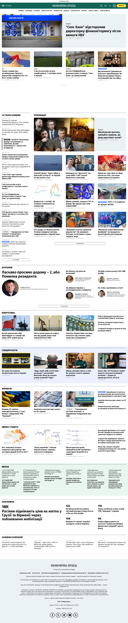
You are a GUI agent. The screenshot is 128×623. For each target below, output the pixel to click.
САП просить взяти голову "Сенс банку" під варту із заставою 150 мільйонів (15, 214)
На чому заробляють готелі (110, 288)
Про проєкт (36, 573)
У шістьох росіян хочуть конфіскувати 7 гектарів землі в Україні (47, 73)
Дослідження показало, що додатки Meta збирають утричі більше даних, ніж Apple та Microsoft (95, 484)
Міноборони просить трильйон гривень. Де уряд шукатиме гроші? (110, 135)
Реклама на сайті (25, 573)
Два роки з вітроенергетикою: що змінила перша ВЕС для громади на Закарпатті (112, 544)
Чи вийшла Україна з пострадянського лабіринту (78, 289)
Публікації (28, 10)
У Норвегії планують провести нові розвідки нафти (112, 330)
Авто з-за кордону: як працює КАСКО (111, 203)
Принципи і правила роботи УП (98, 573)
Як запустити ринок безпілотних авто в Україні (14, 372)
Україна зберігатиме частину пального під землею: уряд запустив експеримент (13, 224)
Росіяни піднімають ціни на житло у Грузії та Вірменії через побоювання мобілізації (32, 515)
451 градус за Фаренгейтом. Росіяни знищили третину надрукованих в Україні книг (47, 232)
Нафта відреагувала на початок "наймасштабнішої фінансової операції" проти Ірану (110, 524)
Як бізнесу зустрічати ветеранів (75, 272)
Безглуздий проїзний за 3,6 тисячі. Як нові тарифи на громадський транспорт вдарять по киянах (112, 432)
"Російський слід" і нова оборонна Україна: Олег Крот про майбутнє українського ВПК (80, 544)
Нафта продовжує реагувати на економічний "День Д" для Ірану (111, 317)
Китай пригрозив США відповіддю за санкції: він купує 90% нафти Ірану (16, 132)
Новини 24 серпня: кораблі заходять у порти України (78, 522)
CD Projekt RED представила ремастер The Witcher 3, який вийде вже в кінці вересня (10, 484)
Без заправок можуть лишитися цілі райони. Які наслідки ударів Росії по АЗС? (15, 449)
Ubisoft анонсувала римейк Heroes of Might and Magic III (53, 478)
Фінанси (66, 10)
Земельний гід (105, 10)
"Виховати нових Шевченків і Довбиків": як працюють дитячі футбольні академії (111, 232)
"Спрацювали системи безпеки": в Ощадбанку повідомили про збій (15, 234)
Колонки (37, 10)
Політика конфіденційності (50, 573)
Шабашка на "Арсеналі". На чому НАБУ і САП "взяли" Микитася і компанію (78, 175)
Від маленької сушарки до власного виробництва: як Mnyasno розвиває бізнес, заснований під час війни (110, 74)
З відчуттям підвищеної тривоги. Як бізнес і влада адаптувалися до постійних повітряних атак (111, 441)
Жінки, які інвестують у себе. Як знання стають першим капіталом (79, 373)
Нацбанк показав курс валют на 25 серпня (112, 401)
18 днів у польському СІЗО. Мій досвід (111, 272)
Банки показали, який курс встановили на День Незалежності (112, 407)
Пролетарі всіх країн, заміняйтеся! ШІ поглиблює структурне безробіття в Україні (78, 450)
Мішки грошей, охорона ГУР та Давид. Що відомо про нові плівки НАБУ (79, 203)
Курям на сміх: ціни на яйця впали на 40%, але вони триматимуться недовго (110, 175)
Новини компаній (12, 537)
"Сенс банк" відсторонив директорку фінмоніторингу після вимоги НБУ (93, 31)
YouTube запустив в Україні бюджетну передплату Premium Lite (74, 481)
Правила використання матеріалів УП (73, 573)
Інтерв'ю (84, 10)
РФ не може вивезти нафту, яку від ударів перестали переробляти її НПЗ (16, 167)
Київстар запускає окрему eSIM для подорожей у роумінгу (14, 244)
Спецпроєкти (75, 10)
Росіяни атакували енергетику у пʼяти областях (111, 323)
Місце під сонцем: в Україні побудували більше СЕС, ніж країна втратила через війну (112, 449)
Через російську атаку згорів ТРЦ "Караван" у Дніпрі (111, 510)
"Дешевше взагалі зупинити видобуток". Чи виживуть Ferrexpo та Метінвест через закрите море (78, 233)
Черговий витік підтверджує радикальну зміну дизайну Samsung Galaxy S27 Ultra (115, 484)
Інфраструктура (46, 10)
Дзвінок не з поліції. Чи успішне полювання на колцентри (44, 203)
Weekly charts (93, 10)
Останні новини (11, 115)
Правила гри (58, 10)
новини (21, 10)
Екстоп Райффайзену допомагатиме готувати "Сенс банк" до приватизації (79, 73)
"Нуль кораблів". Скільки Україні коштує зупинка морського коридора (45, 449)
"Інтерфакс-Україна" (71, 580)
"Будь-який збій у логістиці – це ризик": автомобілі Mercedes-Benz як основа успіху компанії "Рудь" (47, 374)
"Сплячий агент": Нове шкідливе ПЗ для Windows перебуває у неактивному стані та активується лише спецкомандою (31, 486)
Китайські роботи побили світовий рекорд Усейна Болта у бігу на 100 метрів (79, 511)
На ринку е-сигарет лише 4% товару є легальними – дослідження (13, 254)
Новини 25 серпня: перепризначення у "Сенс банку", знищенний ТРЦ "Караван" (15, 122)
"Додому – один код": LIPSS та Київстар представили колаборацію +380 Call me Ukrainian (46, 545)
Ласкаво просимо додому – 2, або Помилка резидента (31, 274)
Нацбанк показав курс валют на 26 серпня (15, 205)
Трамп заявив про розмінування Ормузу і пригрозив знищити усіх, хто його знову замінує (15, 74)
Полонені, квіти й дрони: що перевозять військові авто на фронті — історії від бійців (14, 544)
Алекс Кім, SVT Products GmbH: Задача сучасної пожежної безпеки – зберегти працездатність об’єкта (111, 374)
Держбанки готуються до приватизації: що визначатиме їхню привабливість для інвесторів (112, 394)
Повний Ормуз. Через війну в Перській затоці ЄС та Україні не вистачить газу (47, 175)
